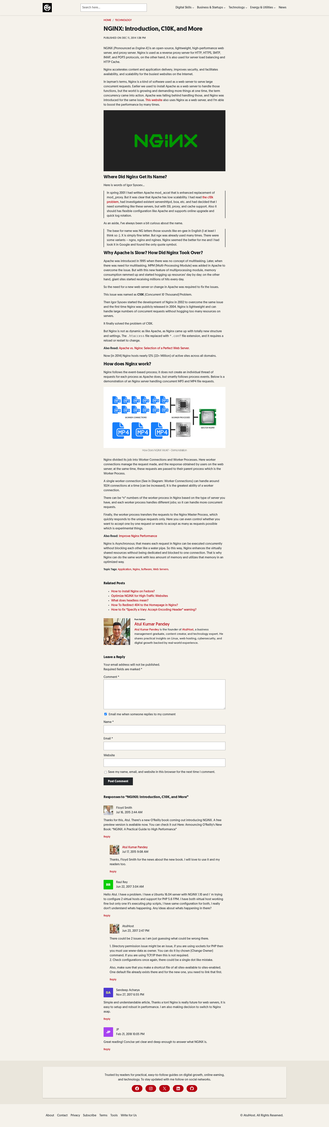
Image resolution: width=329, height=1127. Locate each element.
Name (109, 722)
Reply (107, 836)
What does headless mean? (130, 600)
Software (146, 569)
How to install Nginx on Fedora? (133, 591)
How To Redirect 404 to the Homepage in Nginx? (144, 605)
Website (109, 755)
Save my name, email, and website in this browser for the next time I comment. (161, 772)
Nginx (136, 569)
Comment (111, 677)
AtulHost (187, 629)
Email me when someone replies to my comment (142, 714)
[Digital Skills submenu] (193, 8)
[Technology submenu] (246, 8)
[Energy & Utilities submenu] (275, 8)
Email (108, 738)
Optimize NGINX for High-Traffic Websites (139, 596)
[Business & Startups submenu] (225, 8)
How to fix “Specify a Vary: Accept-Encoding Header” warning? (153, 609)
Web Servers (160, 569)
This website (153, 100)
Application (124, 569)
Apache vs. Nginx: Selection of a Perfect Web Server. (154, 348)
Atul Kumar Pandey (152, 624)
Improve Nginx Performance (138, 536)
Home (107, 20)
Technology (123, 20)
